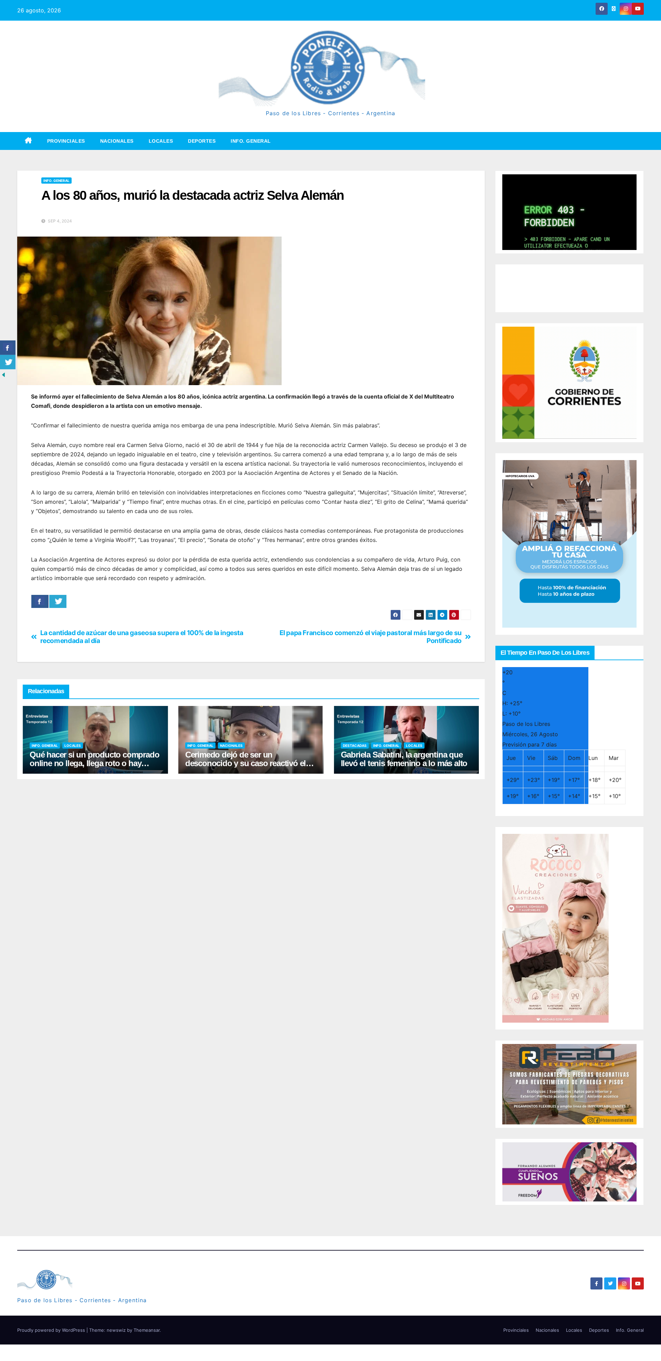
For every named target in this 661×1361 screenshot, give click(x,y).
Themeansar (147, 1330)
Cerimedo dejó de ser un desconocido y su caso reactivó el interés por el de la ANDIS (245, 763)
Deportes (202, 141)
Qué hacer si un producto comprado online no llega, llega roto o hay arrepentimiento (94, 763)
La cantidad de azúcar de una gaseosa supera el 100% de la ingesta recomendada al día (141, 637)
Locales (161, 141)
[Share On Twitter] (57, 601)
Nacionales (117, 141)
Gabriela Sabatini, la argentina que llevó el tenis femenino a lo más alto (404, 759)
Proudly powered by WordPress (51, 1330)
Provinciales (66, 141)
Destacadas (355, 745)
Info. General (251, 141)
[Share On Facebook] (40, 601)
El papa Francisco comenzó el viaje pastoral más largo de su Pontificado (371, 637)
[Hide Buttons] (3, 374)
